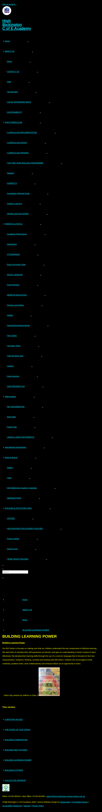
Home (25, 600)
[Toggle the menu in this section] (29, 82)
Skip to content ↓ (9, 4)
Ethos (24, 620)
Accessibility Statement (12, 806)
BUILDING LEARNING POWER (35, 630)
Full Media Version (80, 802)
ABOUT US (27, 610)
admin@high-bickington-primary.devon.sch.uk (65, 796)
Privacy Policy (38, 806)
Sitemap (27, 806)
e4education (65, 802)
